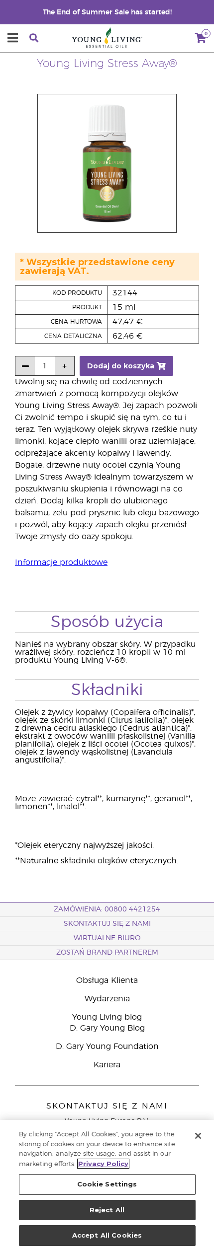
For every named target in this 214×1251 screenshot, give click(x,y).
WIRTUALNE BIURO (107, 938)
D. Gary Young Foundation (107, 1046)
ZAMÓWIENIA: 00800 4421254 (107, 909)
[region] (107, 1185)
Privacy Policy (103, 1164)
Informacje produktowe (61, 562)
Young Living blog (107, 1017)
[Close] (198, 1136)
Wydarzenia (107, 999)
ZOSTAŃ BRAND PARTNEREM (107, 952)
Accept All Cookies (107, 1235)
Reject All (107, 1210)
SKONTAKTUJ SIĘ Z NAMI (107, 923)
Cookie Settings (107, 1184)
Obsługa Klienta (107, 980)
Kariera (107, 1065)
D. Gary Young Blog (107, 1028)
